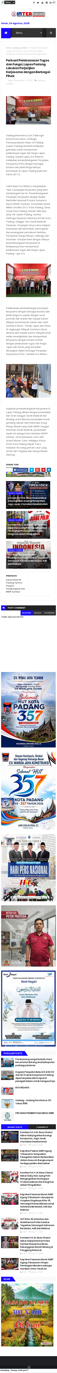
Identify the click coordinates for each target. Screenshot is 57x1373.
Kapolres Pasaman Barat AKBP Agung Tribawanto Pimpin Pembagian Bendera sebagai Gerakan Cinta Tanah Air (36, 1264)
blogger (26, 613)
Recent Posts (15, 1127)
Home (9, 47)
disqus (37, 613)
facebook (49, 613)
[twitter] (38, 3)
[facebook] (34, 3)
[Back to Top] (29, 1367)
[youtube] (42, 3)
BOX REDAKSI (22, 1087)
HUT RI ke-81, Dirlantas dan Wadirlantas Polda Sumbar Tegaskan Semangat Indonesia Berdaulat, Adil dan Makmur (28, 559)
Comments (42, 1127)
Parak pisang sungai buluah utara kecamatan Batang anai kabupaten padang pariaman (35, 1062)
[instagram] (46, 3)
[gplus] (51, 3)
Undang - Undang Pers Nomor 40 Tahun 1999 (33, 1102)
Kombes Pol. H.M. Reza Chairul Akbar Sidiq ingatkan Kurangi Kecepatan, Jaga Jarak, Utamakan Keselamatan (28, 501)
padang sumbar (20, 47)
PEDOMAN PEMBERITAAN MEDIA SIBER (34, 1113)
